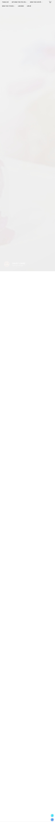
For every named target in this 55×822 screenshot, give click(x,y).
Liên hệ (29, 6)
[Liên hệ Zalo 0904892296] (52, 815)
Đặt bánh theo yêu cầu (19, 2)
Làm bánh (21, 6)
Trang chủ (5, 2)
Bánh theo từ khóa (8, 6)
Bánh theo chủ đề (35, 2)
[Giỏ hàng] (50, 2)
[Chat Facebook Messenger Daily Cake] (52, 819)
